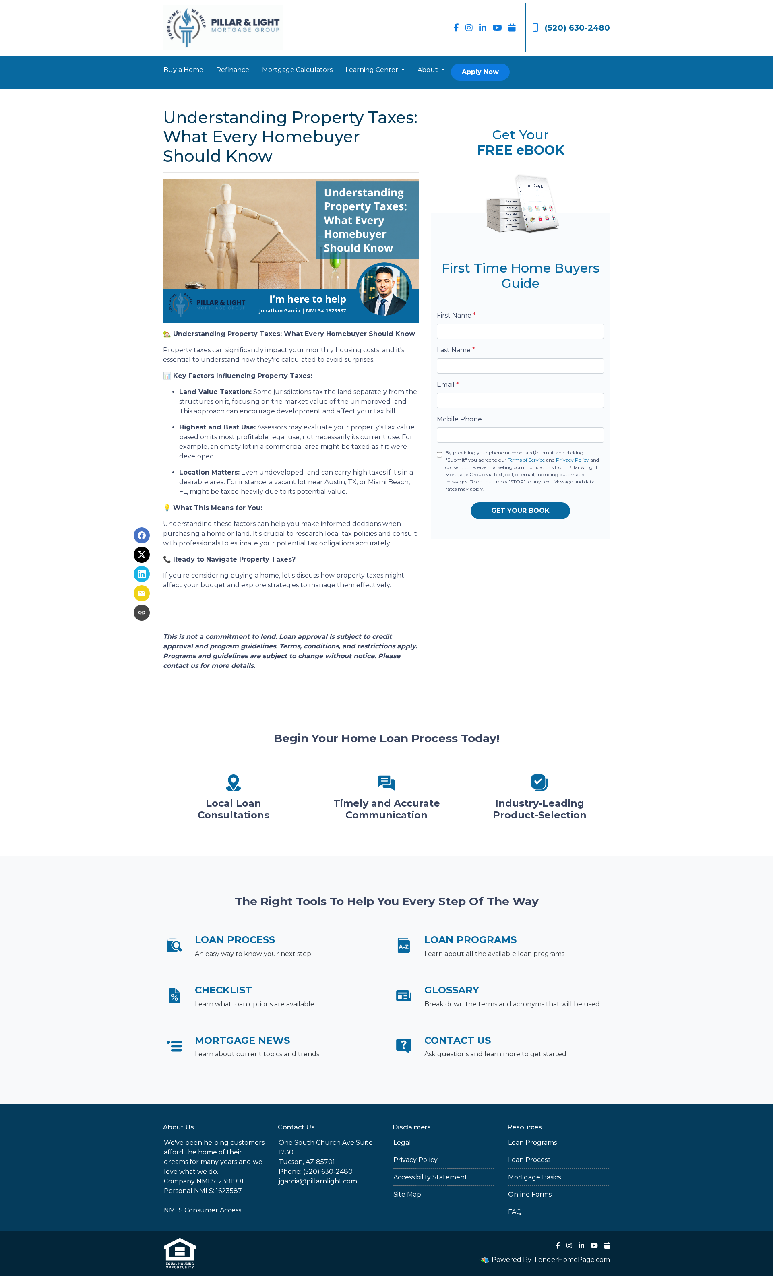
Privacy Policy (572, 460)
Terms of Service (526, 460)
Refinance (232, 70)
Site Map (407, 1194)
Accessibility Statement (430, 1177)
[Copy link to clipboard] (142, 613)
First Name (456, 315)
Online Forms (530, 1194)
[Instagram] (469, 27)
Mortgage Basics (534, 1177)
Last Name (456, 350)
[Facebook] (456, 27)
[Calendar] (512, 27)
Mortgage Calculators (297, 70)
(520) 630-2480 (577, 28)
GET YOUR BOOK (520, 510)
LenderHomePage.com (572, 1260)
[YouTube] (497, 27)
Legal (402, 1142)
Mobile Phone (459, 419)
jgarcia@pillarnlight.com (318, 1181)
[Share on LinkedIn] (142, 574)
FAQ (515, 1212)
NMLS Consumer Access (202, 1210)
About (429, 70)
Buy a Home (183, 70)
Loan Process (529, 1160)
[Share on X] (142, 555)
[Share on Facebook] (142, 535)
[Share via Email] (142, 593)
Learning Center (372, 70)
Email (448, 384)
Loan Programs (532, 1142)
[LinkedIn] (482, 27)
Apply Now (480, 72)
